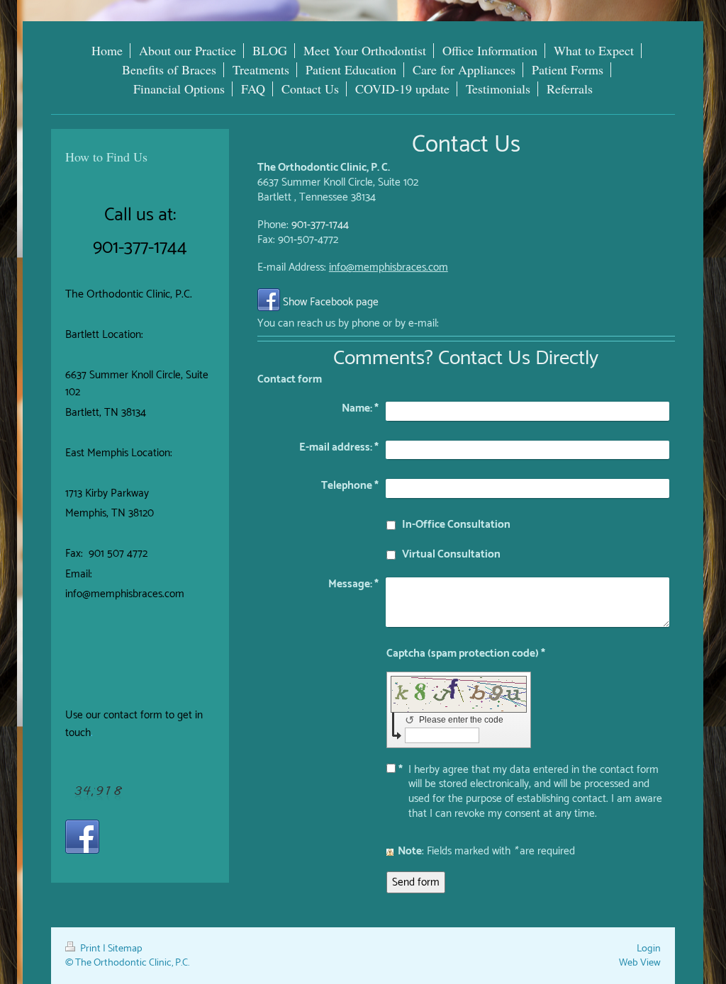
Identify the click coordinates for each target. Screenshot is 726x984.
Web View (640, 962)
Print (90, 948)
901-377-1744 (320, 225)
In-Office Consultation (456, 524)
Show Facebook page (331, 302)
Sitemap (125, 948)
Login (649, 948)
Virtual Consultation (451, 554)
